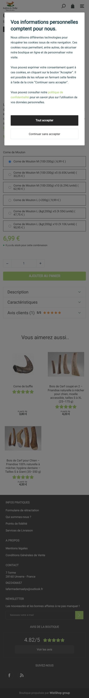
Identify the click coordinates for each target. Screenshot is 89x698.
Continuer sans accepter (44, 134)
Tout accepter (44, 120)
